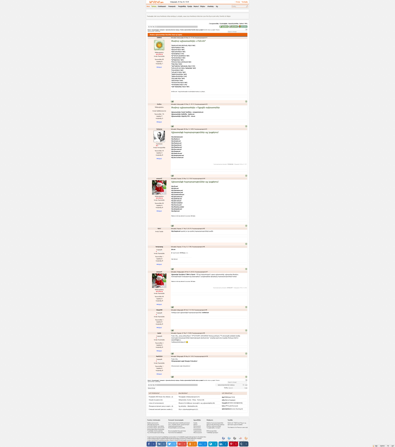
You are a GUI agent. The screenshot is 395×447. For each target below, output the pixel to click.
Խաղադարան (197, 429)
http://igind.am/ (175, 211)
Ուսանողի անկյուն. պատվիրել (155, 426)
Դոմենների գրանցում (212, 432)
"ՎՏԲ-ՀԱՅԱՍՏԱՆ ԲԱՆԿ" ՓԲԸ (180, 87)
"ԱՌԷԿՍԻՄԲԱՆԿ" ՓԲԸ (178, 52)
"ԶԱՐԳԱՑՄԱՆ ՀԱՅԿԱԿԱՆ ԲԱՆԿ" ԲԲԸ (183, 66)
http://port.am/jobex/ (176, 203)
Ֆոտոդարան (197, 426)
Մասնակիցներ (223, 23)
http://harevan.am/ (176, 143)
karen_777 (225, 406)
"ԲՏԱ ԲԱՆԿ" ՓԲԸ (176, 64)
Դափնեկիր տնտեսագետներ (155, 431)
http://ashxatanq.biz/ (177, 137)
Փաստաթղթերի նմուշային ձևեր (177, 431)
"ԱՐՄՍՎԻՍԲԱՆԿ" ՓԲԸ (178, 58)
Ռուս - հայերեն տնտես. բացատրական (178, 424)
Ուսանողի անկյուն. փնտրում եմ (155, 427)
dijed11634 (225, 397)
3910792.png (182, 252)
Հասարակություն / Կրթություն (158, 29)
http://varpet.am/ (175, 231)
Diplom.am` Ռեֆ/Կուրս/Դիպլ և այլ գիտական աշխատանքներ (237, 423)
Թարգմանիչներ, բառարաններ (176, 427)
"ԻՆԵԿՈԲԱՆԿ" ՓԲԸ (177, 70)
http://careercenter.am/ (177, 194)
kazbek (159, 333)
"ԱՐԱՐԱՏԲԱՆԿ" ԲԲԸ (177, 54)
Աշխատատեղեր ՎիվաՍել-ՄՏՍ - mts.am (183, 116)
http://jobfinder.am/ (176, 198)
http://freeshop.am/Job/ (177, 207)
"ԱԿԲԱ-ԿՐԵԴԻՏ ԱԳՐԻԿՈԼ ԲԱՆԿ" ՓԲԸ (183, 45)
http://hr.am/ (174, 186)
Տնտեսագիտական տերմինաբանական (179, 423)
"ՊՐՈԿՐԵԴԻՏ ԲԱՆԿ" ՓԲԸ (179, 82)
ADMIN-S (159, 37)
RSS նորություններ (212, 431)
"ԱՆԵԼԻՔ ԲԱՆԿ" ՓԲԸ (178, 49)
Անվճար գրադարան (152, 423)
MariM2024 (159, 356)
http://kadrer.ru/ (175, 139)
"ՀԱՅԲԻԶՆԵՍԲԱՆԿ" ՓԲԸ (179, 74)
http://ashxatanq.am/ (177, 190)
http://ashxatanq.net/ (177, 192)
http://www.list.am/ (176, 145)
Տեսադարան (197, 427)
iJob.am (173, 249)
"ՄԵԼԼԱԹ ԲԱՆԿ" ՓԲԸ (178, 78)
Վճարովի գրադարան (153, 424)
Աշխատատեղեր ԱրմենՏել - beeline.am (182, 114)
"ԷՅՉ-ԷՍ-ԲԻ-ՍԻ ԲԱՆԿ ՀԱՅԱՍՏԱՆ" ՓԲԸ (183, 68)
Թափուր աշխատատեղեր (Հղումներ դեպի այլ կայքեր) (191, 29)
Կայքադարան (197, 431)
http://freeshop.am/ (176, 147)
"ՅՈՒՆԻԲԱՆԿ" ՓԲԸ (177, 80)
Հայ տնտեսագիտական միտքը (155, 432)
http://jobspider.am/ (176, 209)
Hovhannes (159, 129)
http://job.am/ (175, 188)
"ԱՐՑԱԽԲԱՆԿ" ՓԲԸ (177, 60)
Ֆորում (149, 29)
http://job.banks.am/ (176, 196)
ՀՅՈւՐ (159, 228)
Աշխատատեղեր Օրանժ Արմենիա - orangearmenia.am (187, 112)
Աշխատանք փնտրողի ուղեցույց (172, 29)
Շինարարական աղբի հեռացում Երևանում (184, 361)
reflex (223, 400)
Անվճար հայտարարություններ (215, 423)
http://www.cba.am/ (176, 153)
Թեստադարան (197, 432)
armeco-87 (159, 178)
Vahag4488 (159, 310)
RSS (246, 23)
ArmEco (159, 104)
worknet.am (205, 312)
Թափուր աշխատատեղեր (214, 426)
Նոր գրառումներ (214, 23)
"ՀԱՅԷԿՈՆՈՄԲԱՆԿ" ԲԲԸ (179, 76)
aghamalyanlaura (226, 409)
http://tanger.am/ (175, 151)
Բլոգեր (195, 423)
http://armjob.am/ (176, 141)
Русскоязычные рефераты (175, 432)
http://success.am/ (176, 149)
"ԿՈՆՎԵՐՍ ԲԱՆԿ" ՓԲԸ (178, 72)
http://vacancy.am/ (176, 205)
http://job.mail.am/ (176, 201)
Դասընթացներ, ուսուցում (213, 427)
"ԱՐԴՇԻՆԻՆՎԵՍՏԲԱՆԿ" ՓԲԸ (180, 56)
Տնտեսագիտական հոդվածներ (155, 429)
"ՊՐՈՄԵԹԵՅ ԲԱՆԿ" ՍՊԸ (179, 84)
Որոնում (241, 23)
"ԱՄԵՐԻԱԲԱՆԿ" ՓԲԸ (177, 47)
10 (207, 356)
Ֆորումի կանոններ (233, 23)
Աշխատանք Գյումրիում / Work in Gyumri (183, 274)
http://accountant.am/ (177, 157)
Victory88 (224, 403)
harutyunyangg (159, 246)
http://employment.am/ (177, 155)
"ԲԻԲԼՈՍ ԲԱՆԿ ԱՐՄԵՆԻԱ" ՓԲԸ (181, 62)
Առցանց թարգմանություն (175, 426)
